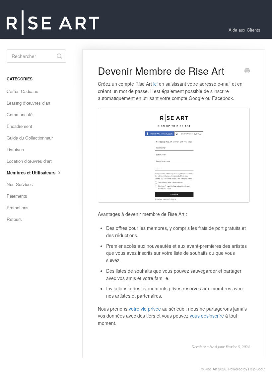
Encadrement (19, 126)
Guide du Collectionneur (30, 138)
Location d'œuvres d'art (29, 161)
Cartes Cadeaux (22, 91)
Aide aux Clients (244, 30)
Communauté (20, 114)
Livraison (15, 149)
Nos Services (20, 184)
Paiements (17, 196)
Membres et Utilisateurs (32, 172)
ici (155, 83)
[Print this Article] (247, 71)
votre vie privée (145, 308)
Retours (14, 219)
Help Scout (256, 368)
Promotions (18, 207)
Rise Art (211, 368)
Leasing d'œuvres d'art (28, 103)
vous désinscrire (207, 315)
